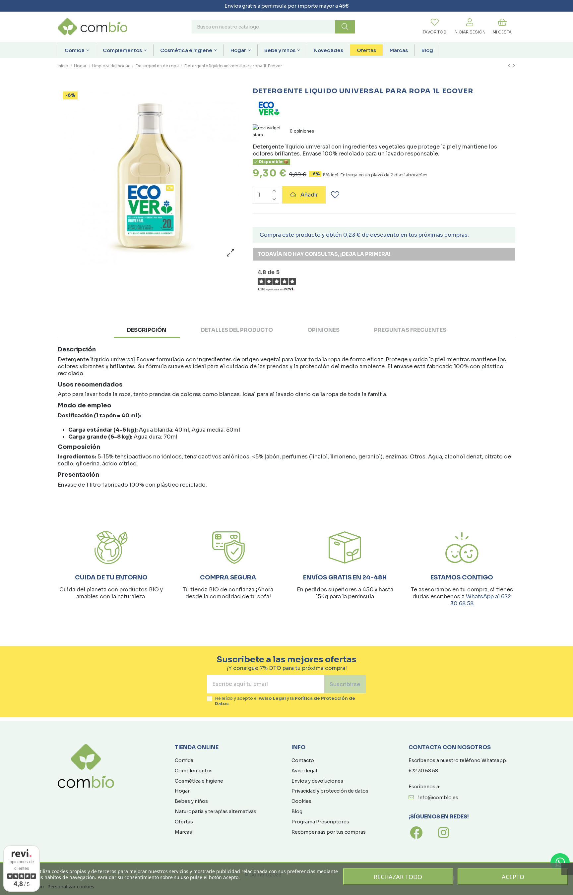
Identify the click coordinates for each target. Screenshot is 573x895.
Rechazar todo (398, 877)
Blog (296, 811)
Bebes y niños (191, 801)
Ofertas (184, 822)
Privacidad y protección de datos (329, 791)
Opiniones (323, 330)
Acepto (513, 877)
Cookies (301, 801)
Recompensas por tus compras (328, 832)
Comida (184, 760)
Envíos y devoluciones (317, 781)
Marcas (183, 832)
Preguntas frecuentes (410, 330)
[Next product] (513, 66)
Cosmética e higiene (199, 781)
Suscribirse (345, 684)
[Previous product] (510, 66)
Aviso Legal (272, 698)
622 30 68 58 (423, 771)
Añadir (309, 194)
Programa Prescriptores (320, 822)
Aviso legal (304, 771)
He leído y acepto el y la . (285, 701)
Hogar (182, 791)
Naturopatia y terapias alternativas (215, 811)
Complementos (194, 771)
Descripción (146, 330)
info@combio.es (438, 798)
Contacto (302, 760)
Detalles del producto (237, 330)
